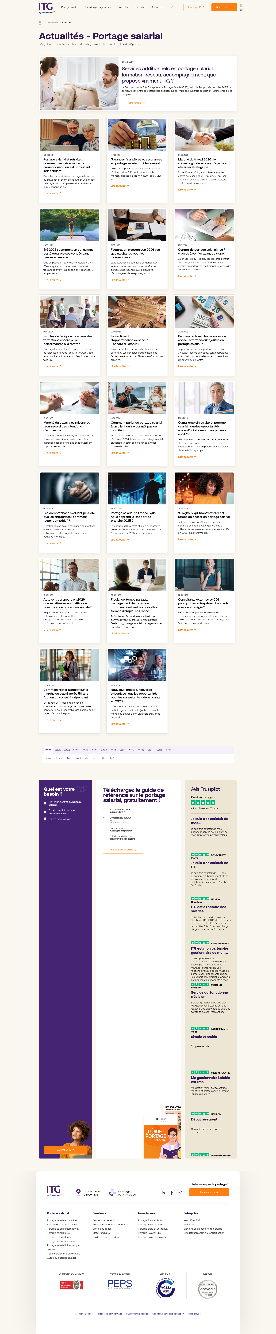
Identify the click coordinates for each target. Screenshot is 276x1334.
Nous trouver (147, 1213)
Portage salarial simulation (62, 1220)
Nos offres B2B (192, 1220)
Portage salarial (69, 7)
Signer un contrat (65, 803)
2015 (150, 750)
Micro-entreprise (101, 1228)
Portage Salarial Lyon (150, 1224)
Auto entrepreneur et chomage (110, 1224)
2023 (76, 750)
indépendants (113, 1237)
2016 (141, 750)
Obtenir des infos (62, 812)
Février (59, 758)
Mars (69, 758)
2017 (131, 750)
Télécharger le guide (121, 849)
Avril (78, 758)
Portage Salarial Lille (149, 1232)
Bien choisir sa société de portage (203, 1228)
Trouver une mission (60, 818)
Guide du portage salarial (61, 1257)
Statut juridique (101, 1232)
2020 (104, 750)
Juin (94, 758)
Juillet (103, 758)
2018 (122, 750)
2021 (94, 750)
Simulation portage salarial (97, 7)
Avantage (189, 1224)
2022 (85, 750)
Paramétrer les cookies (137, 1313)
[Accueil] (40, 22)
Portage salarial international (63, 1228)
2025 (58, 750)
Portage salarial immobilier (62, 1241)
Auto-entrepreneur (103, 1220)
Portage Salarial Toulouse (152, 1237)
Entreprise (140, 7)
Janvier (48, 758)
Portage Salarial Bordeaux (153, 1228)
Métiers (51, 1249)
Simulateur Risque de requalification (204, 1232)
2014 (159, 750)
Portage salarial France (60, 1237)
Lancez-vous (64, 1149)
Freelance (99, 1213)
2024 (67, 750)
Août (112, 758)
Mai (86, 758)
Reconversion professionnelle (63, 1253)
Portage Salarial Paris (150, 1220)
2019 (113, 750)
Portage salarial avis (58, 1232)
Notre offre (123, 7)
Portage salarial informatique (63, 1245)
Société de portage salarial (62, 1224)
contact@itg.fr (126, 1191)
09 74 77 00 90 (127, 1194)
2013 (169, 750)
